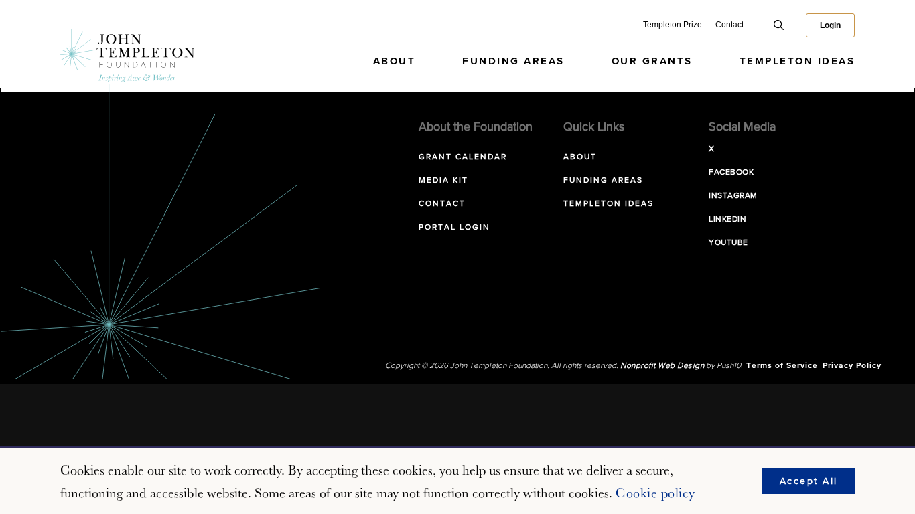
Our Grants (652, 61)
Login (830, 25)
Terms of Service (782, 366)
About (394, 61)
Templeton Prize (672, 24)
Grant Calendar (463, 157)
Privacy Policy (852, 366)
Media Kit (443, 181)
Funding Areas (513, 61)
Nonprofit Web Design (662, 366)
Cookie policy (655, 492)
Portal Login (454, 228)
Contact (729, 24)
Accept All (809, 481)
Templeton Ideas (797, 61)
